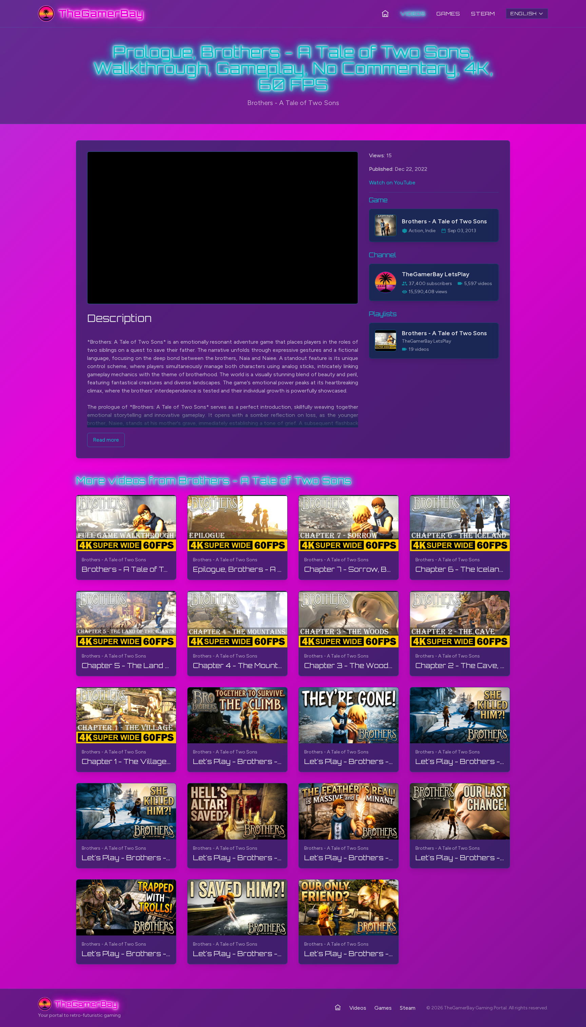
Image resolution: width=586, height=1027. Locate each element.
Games (448, 13)
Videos (413, 13)
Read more (106, 440)
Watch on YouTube (392, 182)
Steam (483, 13)
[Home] (385, 13)
